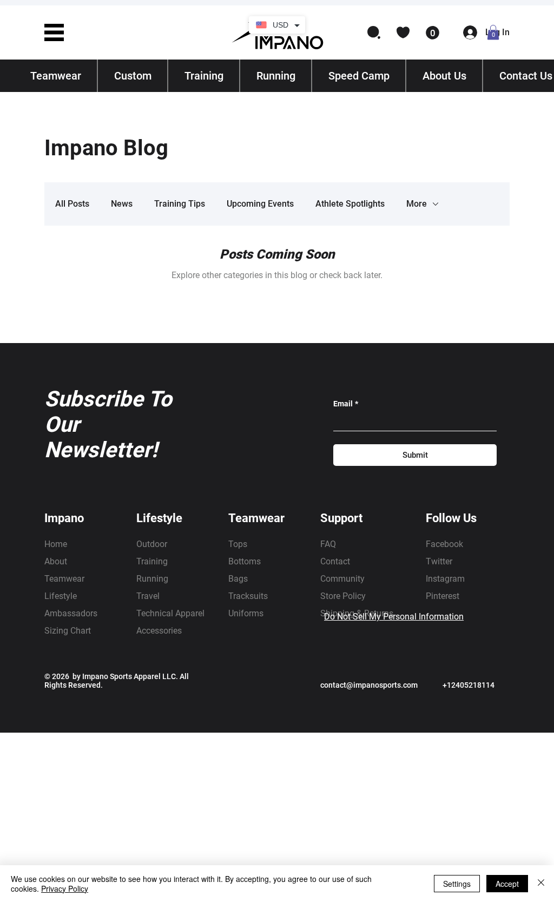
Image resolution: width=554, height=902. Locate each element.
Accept (507, 883)
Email (345, 403)
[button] (54, 32)
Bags (238, 579)
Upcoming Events (260, 204)
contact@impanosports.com (369, 685)
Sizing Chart (67, 631)
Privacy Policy (64, 888)
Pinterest (442, 596)
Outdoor (151, 544)
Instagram (445, 579)
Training (152, 561)
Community (342, 579)
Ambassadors (70, 613)
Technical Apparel (170, 613)
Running (152, 579)
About (55, 561)
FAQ (328, 544)
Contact (335, 561)
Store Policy (343, 596)
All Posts (72, 204)
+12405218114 (468, 685)
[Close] (541, 883)
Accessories (159, 631)
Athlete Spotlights (350, 204)
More (416, 204)
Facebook (444, 544)
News (122, 204)
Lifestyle (60, 596)
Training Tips (179, 204)
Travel (148, 596)
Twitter (439, 561)
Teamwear (64, 579)
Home (55, 544)
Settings (457, 883)
